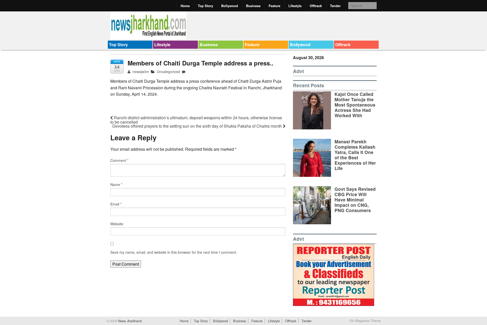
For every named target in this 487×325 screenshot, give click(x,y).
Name (116, 184)
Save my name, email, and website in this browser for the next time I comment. (173, 252)
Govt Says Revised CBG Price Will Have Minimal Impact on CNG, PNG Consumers (355, 199)
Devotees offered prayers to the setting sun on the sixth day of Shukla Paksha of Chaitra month (197, 126)
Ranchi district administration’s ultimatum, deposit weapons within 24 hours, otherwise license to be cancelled (196, 120)
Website (116, 223)
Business (253, 5)
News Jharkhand (129, 320)
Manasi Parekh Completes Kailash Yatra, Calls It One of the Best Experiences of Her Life (355, 155)
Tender (335, 5)
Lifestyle (295, 5)
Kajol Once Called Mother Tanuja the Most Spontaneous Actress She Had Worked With (355, 104)
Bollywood (229, 5)
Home (185, 5)
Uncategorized (168, 71)
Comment (119, 160)
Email (115, 204)
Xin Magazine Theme (365, 320)
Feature (274, 5)
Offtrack (316, 5)
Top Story (205, 5)
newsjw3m (140, 71)
